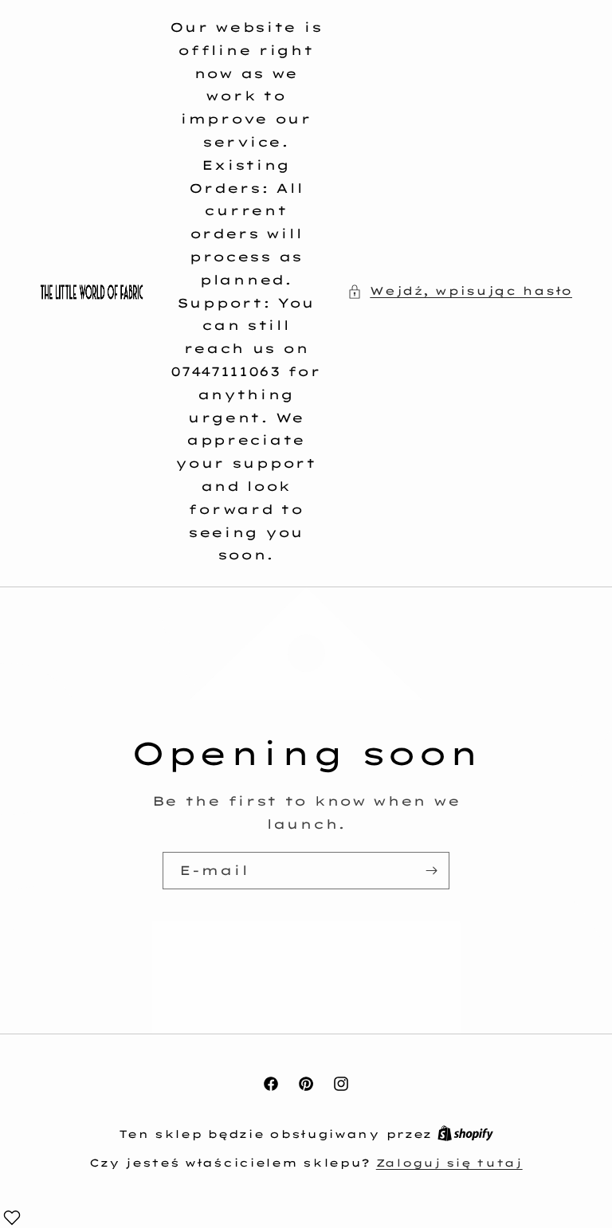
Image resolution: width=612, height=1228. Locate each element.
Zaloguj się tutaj (449, 1162)
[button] (459, 291)
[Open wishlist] (12, 1217)
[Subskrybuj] (431, 870)
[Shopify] (465, 1134)
